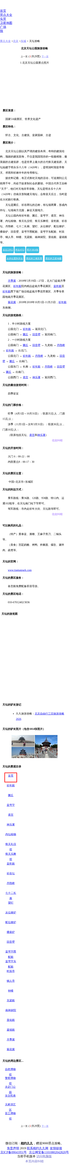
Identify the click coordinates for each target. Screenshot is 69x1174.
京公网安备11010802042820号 (49, 1152)
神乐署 (36, 377)
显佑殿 (11, 1020)
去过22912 (8, 250)
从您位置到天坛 (15, 258)
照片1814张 (32, 250)
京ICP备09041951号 (13, 1152)
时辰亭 (11, 971)
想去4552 (20, 250)
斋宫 (25, 377)
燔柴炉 (11, 932)
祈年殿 (17, 286)
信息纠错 (57, 440)
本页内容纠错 (34, 1161)
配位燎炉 (10, 922)
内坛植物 (10, 834)
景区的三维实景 (34, 258)
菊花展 (12, 302)
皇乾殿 (57, 286)
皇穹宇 (11, 805)
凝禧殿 (11, 1029)
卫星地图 (6, 23)
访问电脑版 (44, 1156)
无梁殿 (11, 1000)
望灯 (10, 902)
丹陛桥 (61, 345)
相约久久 (27, 1143)
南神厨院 (10, 1010)
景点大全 (6, 14)
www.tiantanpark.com (20, 570)
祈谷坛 (11, 873)
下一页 (45, 56)
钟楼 (10, 990)
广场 (3, 27)
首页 (3, 10)
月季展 (12, 280)
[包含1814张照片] (35, 746)
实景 (3, 19)
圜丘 (25, 334)
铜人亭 (11, 981)
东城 (23, 41)
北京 (15, 41)
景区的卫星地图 (53, 258)
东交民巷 (10, 1095)
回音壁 (36, 334)
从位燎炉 (10, 912)
